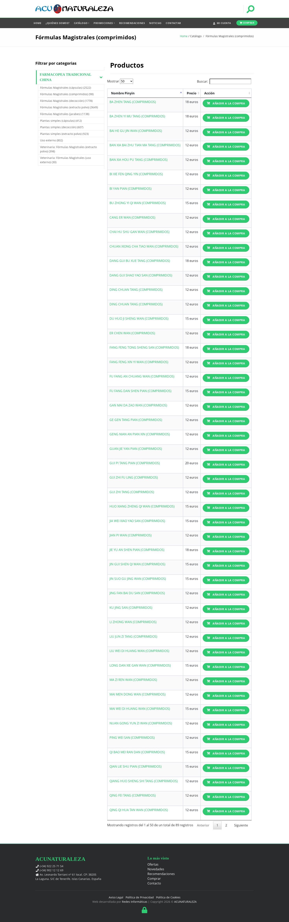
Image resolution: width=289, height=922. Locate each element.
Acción (209, 93)
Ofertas (152, 864)
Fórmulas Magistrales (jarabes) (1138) (64, 114)
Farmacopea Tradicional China (65, 77)
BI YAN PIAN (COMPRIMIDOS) (131, 188)
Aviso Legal (116, 897)
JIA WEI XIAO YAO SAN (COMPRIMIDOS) (137, 521)
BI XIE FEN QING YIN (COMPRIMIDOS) (136, 174)
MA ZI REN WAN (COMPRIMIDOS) (133, 680)
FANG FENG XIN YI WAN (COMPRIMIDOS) (139, 362)
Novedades (155, 869)
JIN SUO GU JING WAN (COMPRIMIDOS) (138, 579)
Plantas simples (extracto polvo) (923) (64, 134)
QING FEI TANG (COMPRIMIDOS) (133, 795)
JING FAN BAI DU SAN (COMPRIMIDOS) (137, 593)
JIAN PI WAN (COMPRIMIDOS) (131, 535)
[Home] (74, 9)
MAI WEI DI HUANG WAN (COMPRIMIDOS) (140, 708)
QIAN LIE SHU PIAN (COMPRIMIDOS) (136, 766)
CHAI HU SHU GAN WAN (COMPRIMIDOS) (139, 232)
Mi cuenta (224, 23)
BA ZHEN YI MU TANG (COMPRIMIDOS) (137, 116)
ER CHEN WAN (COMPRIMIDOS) (132, 333)
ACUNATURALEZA (185, 902)
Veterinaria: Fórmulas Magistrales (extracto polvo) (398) (68, 149)
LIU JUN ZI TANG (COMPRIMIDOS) (133, 636)
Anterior (203, 825)
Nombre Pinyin (123, 93)
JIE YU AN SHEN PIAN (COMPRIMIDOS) (137, 550)
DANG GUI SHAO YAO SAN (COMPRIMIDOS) (141, 275)
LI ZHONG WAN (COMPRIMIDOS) (133, 622)
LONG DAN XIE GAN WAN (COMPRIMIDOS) (140, 665)
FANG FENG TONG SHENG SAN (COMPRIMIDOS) (144, 347)
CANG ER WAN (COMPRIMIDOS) (132, 217)
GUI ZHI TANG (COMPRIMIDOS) (132, 492)
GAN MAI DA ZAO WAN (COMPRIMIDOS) (138, 405)
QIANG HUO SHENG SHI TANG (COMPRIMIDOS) (144, 781)
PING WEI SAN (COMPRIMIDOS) (132, 737)
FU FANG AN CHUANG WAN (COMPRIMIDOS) (142, 376)
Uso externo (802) (51, 140)
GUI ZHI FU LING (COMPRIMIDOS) (134, 477)
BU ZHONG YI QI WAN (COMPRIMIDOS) (138, 203)
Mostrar (113, 81)
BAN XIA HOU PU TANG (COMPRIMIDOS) (139, 160)
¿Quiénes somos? (58, 23)
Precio (191, 93)
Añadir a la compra (228, 103)
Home (37, 23)
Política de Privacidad (140, 897)
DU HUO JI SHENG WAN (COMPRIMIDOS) (139, 318)
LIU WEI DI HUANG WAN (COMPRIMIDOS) (139, 651)
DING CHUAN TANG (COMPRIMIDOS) (136, 289)
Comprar (248, 22)
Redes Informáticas (134, 902)
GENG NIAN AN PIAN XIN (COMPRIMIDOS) (140, 434)
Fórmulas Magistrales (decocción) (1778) (66, 101)
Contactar (173, 23)
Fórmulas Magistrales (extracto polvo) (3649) (69, 107)
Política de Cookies (168, 897)
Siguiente (241, 825)
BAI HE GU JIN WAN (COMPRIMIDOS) (136, 131)
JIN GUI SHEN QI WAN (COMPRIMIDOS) (137, 564)
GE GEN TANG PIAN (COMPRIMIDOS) (136, 420)
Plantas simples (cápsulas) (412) (61, 121)
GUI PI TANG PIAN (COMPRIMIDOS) (135, 463)
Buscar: (202, 81)
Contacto (154, 883)
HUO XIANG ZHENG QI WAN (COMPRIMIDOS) (142, 506)
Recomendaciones (132, 23)
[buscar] (250, 9)
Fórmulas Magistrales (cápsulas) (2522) (65, 87)
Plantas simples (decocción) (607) (61, 127)
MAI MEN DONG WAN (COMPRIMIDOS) (138, 694)
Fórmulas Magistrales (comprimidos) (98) (67, 94)
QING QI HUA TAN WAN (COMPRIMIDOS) (139, 810)
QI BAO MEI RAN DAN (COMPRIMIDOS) (137, 752)
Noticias (155, 23)
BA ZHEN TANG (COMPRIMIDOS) (133, 102)
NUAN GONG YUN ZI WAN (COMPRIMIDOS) (141, 723)
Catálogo (81, 23)
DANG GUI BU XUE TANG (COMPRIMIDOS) (140, 261)
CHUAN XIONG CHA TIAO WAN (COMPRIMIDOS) (144, 246)
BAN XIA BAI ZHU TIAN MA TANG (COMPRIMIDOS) (145, 145)
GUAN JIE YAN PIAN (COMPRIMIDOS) (136, 449)
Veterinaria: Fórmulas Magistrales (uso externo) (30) (65, 160)
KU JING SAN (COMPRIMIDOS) (131, 607)
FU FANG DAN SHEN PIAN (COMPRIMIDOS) (140, 391)
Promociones (103, 23)
